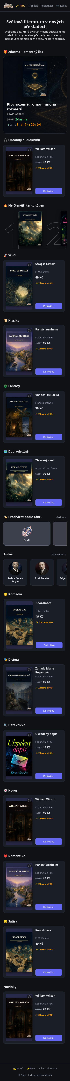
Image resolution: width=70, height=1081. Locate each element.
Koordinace (43, 603)
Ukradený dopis (46, 734)
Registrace (47, 5)
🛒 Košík (61, 5)
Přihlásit (33, 5)
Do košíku (48, 191)
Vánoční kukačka (47, 395)
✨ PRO (20, 5)
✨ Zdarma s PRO (44, 168)
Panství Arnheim (46, 329)
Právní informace (47, 1068)
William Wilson (45, 149)
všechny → (61, 517)
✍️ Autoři (18, 1068)
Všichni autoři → (58, 554)
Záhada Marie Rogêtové (44, 670)
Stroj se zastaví (45, 264)
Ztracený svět (44, 460)
